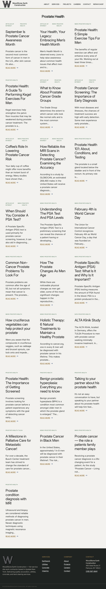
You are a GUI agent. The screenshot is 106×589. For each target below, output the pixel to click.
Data (76, 314)
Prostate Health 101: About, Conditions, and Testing (86, 151)
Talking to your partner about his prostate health (87, 383)
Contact (67, 571)
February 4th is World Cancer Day (86, 213)
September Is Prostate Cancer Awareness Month (17, 38)
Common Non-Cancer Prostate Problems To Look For (17, 269)
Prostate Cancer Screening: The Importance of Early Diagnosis (86, 94)
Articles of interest (10, 25)
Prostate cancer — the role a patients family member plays (86, 442)
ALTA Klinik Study (87, 320)
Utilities (45, 564)
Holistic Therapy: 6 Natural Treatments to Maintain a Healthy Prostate (52, 328)
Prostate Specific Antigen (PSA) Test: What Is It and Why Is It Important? (87, 271)
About (66, 561)
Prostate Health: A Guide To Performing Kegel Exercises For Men (18, 94)
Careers (67, 568)
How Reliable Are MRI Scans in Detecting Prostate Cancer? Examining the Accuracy (53, 156)
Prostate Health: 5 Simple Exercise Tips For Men (87, 36)
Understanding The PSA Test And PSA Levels (51, 213)
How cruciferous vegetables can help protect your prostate (18, 326)
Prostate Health (23, 25)
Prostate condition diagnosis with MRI (16, 496)
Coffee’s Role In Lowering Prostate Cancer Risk (17, 152)
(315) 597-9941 (91, 571)
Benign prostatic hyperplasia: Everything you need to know (52, 385)
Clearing (45, 571)
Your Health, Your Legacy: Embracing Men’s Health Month (52, 38)
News (54, 24)
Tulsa (20, 430)
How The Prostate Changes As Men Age (52, 269)
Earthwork (46, 561)
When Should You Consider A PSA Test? (17, 215)
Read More (11, 68)
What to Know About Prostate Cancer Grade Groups (51, 94)
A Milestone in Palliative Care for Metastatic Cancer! (18, 442)
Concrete (45, 568)
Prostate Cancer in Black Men (52, 438)
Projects (67, 564)
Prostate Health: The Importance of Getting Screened (17, 385)
